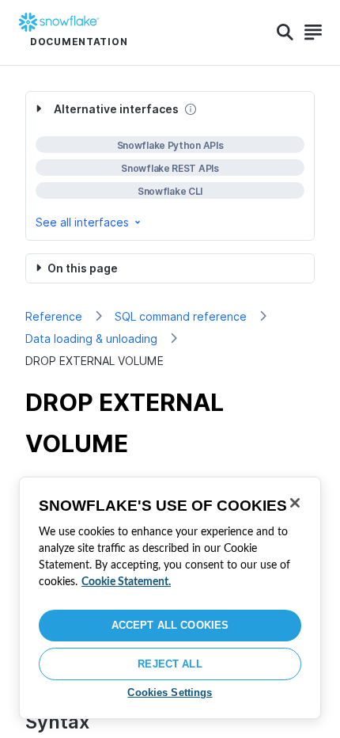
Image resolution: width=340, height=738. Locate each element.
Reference (53, 316)
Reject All (170, 664)
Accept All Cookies (170, 625)
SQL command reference (181, 316)
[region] (170, 598)
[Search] (285, 32)
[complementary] (170, 166)
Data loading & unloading (91, 338)
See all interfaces (82, 222)
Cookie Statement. (126, 582)
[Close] (295, 502)
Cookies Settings (169, 692)
